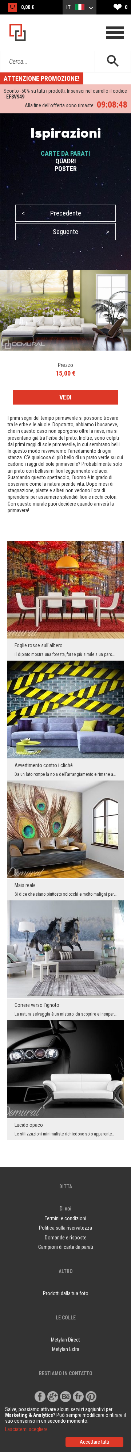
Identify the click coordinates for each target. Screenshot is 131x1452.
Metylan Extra (65, 1349)
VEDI (65, 397)
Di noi (65, 1209)
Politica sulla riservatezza (65, 1228)
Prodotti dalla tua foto (65, 1293)
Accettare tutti (94, 1442)
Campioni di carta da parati (65, 1247)
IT (69, 7)
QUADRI (65, 161)
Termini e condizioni (65, 1218)
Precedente (51, 213)
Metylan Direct (65, 1340)
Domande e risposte (66, 1237)
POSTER (66, 168)
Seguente (81, 231)
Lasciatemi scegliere (26, 1429)
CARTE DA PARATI (65, 153)
